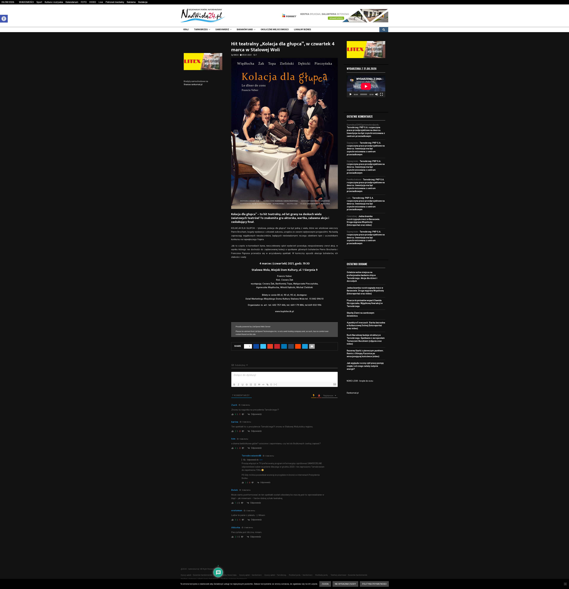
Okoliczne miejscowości (275, 29)
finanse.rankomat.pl (193, 84)
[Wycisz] (376, 94)
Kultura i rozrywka (54, 2)
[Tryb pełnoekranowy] (381, 94)
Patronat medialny (115, 2)
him (261, 467)
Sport (39, 2)
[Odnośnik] (267, 391)
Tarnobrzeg (201, 29)
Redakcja (142, 2)
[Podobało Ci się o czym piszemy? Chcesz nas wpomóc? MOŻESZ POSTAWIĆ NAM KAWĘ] (284, 342)
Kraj (186, 29)
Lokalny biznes (302, 29)
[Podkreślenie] (242, 391)
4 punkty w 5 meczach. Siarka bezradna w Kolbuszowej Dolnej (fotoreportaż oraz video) (366, 325)
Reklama (131, 2)
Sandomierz (222, 29)
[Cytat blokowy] (259, 391)
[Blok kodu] (263, 391)
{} (271, 391)
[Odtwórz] (350, 94)
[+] (275, 391)
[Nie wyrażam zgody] (565, 583)
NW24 (236, 55)
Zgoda (325, 584)
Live (101, 2)
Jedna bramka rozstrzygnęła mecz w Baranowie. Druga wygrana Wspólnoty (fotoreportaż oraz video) (365, 291)
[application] (366, 86)
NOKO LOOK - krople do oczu (360, 381)
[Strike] (247, 391)
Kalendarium (71, 2)
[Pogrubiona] (234, 391)
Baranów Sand (245, 29)
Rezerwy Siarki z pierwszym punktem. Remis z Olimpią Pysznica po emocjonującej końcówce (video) (365, 353)
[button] (4, 19)
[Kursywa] (238, 391)
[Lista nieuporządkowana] (255, 391)
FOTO (84, 2)
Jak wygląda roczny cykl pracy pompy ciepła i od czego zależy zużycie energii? (365, 366)
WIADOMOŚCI (26, 2)
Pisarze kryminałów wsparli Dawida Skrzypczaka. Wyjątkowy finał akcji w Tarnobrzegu (365, 303)
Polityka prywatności (374, 584)
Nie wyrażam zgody (345, 584)
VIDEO (92, 2)
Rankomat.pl (353, 393)
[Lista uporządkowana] (251, 391)
